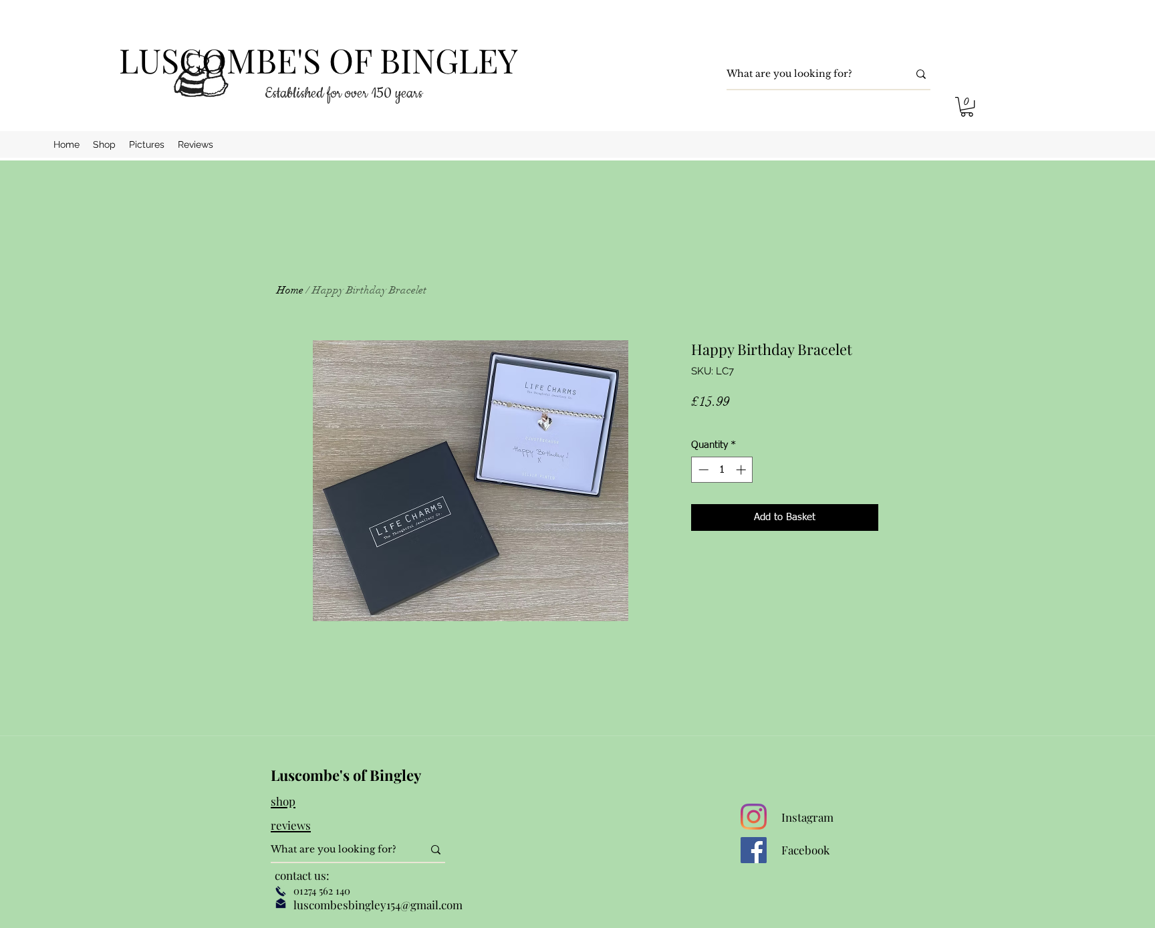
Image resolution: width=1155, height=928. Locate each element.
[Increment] (742, 469)
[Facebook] (754, 850)
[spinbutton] (722, 469)
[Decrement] (702, 469)
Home (290, 290)
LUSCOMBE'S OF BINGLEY (318, 59)
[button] (967, 106)
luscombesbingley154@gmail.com (378, 904)
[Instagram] (754, 817)
